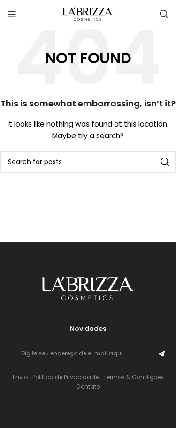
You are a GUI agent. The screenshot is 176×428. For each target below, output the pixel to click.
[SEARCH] (165, 162)
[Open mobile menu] (11, 14)
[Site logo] (88, 13)
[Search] (164, 14)
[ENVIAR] (161, 353)
